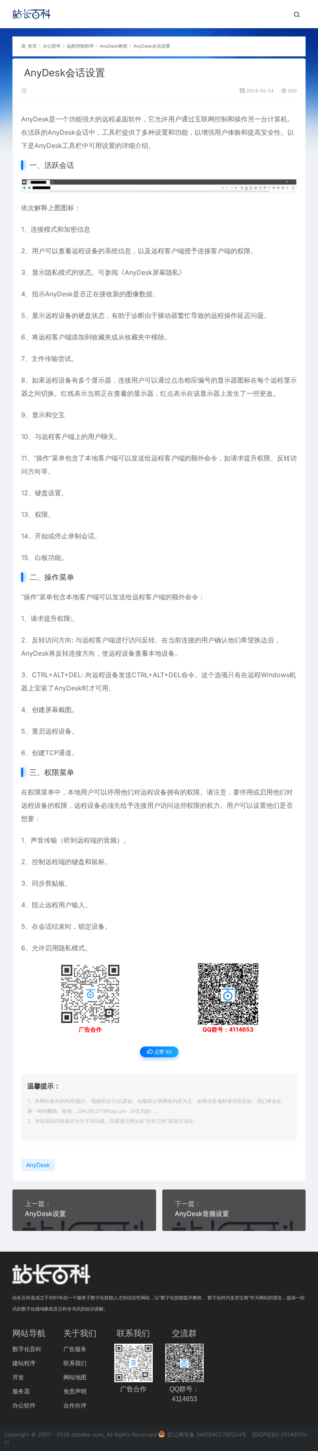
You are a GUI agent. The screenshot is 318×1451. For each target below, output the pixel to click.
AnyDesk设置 (45, 1213)
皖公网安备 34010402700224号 (206, 1434)
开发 (18, 1377)
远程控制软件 (80, 46)
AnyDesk (35, 119)
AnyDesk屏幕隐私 (152, 272)
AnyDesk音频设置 (202, 1213)
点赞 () (162, 1052)
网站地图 (75, 1377)
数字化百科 (26, 1348)
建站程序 (24, 1362)
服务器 (21, 1391)
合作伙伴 (75, 1405)
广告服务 (75, 1348)
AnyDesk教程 (114, 46)
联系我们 (75, 1362)
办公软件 (52, 46)
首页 (32, 46)
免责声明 (75, 1391)
